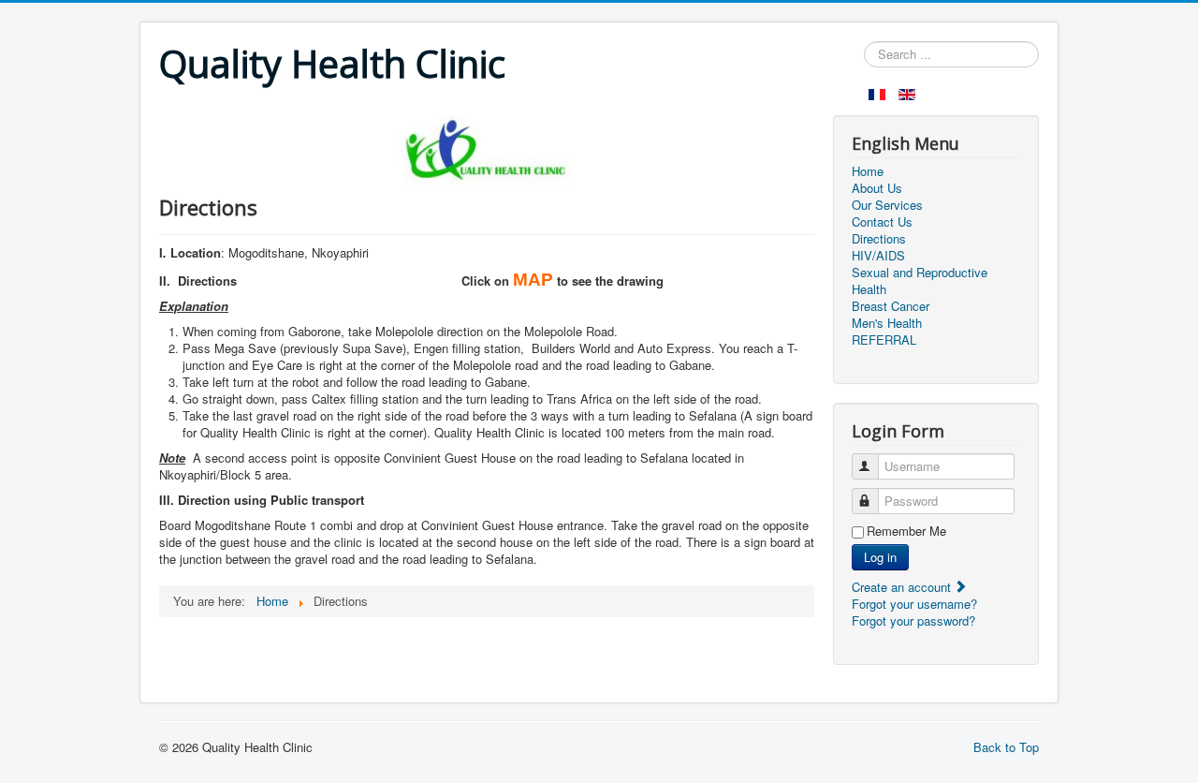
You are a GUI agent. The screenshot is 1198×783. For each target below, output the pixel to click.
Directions (879, 238)
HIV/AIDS (878, 255)
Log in (880, 557)
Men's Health (887, 323)
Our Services (887, 205)
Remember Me (906, 531)
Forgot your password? (913, 620)
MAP (533, 279)
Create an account (903, 587)
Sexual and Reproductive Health (919, 281)
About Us (877, 188)
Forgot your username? (914, 604)
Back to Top (1006, 747)
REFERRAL (884, 340)
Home (868, 171)
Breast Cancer (890, 306)
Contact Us (882, 222)
